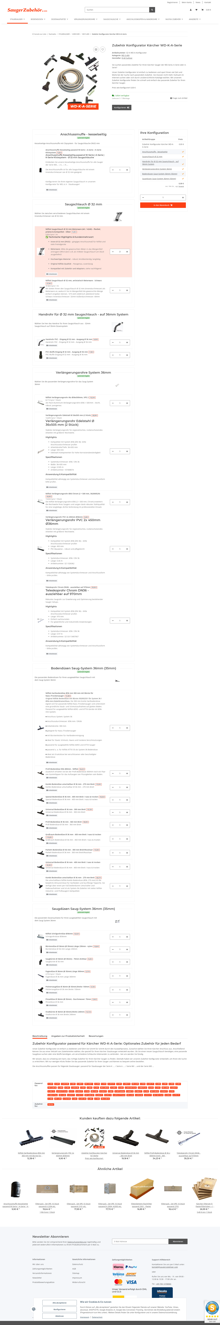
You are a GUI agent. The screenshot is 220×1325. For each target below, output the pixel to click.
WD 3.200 (58, 1099)
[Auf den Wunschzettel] (102, 49)
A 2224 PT (103, 1091)
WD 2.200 (62, 1095)
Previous (6, 1195)
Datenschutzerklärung (76, 1242)
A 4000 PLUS (142, 1088)
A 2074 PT (71, 1095)
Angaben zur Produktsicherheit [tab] (68, 1036)
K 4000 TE (130, 1091)
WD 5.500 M (154, 1091)
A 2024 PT (79, 1091)
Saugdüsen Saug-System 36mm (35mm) (159, 178)
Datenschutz (97, 1317)
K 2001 (178, 1084)
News (198, 2)
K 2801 (73, 1084)
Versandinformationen (42, 1273)
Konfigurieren (60, 1309)
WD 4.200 (135, 1084)
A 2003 (89, 1088)
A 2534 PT (164, 1091)
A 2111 (71, 1091)
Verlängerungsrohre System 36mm (157, 169)
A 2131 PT (148, 1095)
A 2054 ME (139, 1095)
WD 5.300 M (104, 1088)
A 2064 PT (138, 1091)
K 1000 (97, 1099)
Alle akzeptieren (60, 1303)
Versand (181, 186)
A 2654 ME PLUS (130, 1088)
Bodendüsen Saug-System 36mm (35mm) (159, 174)
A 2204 (50, 1084)
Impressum (84, 1317)
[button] (191, 9)
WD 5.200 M (52, 1088)
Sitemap (75, 1273)
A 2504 (143, 1084)
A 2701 (171, 1091)
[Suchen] (152, 9)
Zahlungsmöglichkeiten (42, 1269)
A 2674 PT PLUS (62, 1091)
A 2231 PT (150, 1084)
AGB (74, 1269)
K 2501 (121, 1088)
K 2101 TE (80, 1095)
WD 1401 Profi (158, 1095)
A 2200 (97, 1084)
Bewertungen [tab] (96, 1036)
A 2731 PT (176, 1095)
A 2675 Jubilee (119, 1091)
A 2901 (165, 1084)
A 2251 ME (82, 1099)
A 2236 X (168, 1095)
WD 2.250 (130, 1095)
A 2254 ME (64, 1084)
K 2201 (74, 1099)
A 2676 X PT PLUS (119, 1095)
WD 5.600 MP (89, 1095)
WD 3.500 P (88, 1084)
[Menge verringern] (113, 170)
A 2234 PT (174, 1088)
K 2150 (103, 1084)
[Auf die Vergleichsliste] (96, 49)
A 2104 (87, 1091)
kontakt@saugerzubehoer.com (165, 1267)
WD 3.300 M (105, 1099)
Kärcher (50, 1104)
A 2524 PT (99, 1095)
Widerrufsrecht (78, 1282)
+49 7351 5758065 (163, 1284)
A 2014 (151, 1088)
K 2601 (110, 1091)
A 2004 (171, 1084)
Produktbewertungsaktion (43, 1282)
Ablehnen (59, 1316)
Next (214, 1195)
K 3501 (83, 1088)
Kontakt (207, 2)
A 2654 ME (75, 1088)
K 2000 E (80, 1084)
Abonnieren (178, 1241)
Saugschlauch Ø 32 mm (152, 156)
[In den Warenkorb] (34, 42)
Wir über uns (38, 1264)
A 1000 (50, 1099)
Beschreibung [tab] (39, 1036)
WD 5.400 (125, 55)
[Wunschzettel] (196, 9)
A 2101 (96, 1088)
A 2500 (60, 1088)
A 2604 (158, 1084)
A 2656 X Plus (52, 1095)
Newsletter (37, 1278)
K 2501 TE (51, 1091)
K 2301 (67, 1088)
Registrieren (172, 2)
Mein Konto (187, 2)
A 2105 (146, 1091)
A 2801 (90, 1099)
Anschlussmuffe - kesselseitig (154, 152)
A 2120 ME (66, 1099)
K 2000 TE (126, 1084)
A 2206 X (113, 1088)
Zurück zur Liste (40, 34)
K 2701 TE (108, 1095)
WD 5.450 (94, 1091)
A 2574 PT (111, 1084)
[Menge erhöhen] (127, 170)
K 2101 (157, 1088)
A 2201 (57, 1084)
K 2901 (119, 1084)
